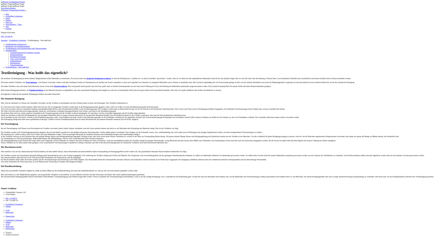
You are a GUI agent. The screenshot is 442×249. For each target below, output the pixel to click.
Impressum (9, 212)
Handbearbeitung (36, 90)
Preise (8, 18)
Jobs (7, 27)
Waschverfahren (60, 86)
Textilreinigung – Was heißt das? (17, 67)
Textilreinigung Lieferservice (16, 44)
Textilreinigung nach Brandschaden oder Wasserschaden (26, 48)
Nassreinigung (31, 82)
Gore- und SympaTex (18, 59)
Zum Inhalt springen (8, 8)
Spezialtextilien (11, 51)
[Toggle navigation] (26, 10)
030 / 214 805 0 (11, 198)
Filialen (8, 20)
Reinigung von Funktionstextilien (18, 46)
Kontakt (8, 29)
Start (7, 14)
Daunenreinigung (16, 55)
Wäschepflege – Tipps (14, 24)
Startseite (4, 40)
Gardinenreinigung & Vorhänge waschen (25, 53)
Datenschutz (10, 216)
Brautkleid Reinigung (18, 57)
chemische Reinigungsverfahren (98, 78)
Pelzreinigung (15, 63)
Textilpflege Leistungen (14, 16)
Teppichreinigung (16, 65)
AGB (8, 210)
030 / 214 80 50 (6, 36)
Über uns (9, 22)
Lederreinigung (15, 61)
